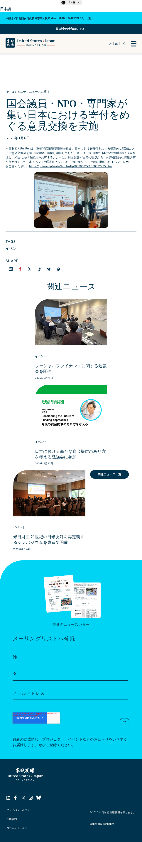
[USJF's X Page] (23, 798)
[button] (124, 43)
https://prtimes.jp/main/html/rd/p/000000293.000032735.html (70, 166)
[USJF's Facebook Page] (16, 798)
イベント (13, 248)
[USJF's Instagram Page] (31, 798)
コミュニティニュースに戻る (30, 91)
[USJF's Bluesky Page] (38, 798)
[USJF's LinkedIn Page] (8, 798)
